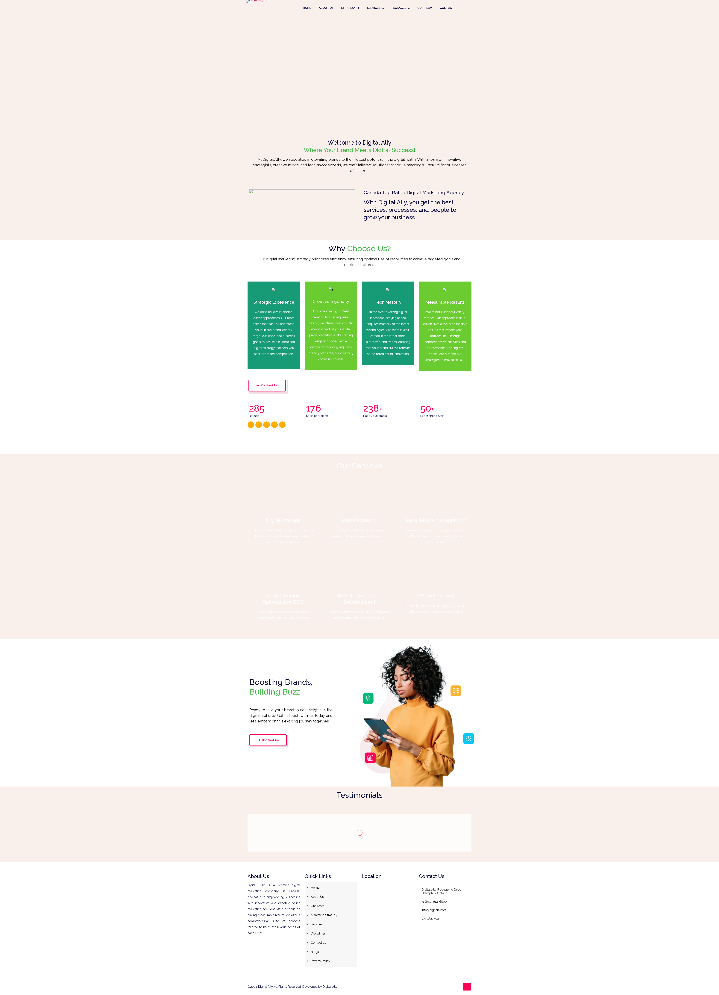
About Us (317, 897)
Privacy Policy (320, 961)
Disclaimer (318, 933)
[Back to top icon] (466, 986)
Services (316, 924)
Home (315, 887)
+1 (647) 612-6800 (434, 901)
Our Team (317, 906)
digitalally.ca (430, 918)
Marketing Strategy (324, 915)
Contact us (318, 942)
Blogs (315, 952)
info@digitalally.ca (434, 910)
